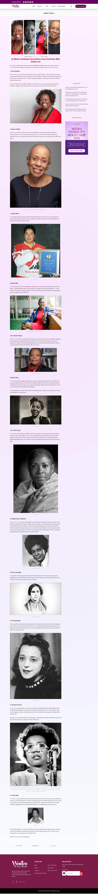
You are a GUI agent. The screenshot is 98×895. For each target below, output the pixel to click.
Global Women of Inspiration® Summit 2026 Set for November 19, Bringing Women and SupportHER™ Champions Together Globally (76, 94)
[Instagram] (26, 2)
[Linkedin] (28, 2)
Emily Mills (12, 286)
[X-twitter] (30, 2)
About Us (39, 6)
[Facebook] (24, 2)
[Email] (55, 845)
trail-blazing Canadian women (40, 65)
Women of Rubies (44, 56)
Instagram (17, 836)
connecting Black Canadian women (31, 286)
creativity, (12, 67)
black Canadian (26, 381)
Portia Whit (12, 381)
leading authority (30, 435)
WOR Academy (61, 6)
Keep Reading (35, 845)
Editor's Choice (28, 56)
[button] (40, 6)
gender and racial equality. (49, 708)
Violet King (12, 798)
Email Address (65, 869)
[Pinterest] (53, 845)
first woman (19, 134)
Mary (11, 575)
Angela (11, 217)
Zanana (15, 132)
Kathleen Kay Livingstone (15, 522)
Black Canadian (56, 339)
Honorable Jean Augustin (17, 74)
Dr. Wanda (16, 339)
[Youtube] (32, 2)
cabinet (40, 134)
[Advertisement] (78, 33)
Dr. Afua (12, 433)
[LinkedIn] (20, 882)
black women (23, 288)
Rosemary (12, 708)
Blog (47, 6)
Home (33, 6)
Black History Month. (53, 67)
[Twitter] (51, 845)
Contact (53, 6)
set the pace (27, 67)
